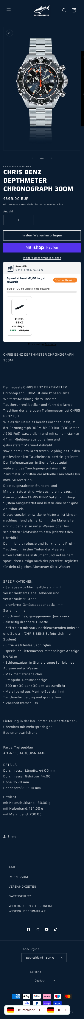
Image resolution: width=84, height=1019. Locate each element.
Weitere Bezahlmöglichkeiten (42, 258)
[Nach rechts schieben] (51, 158)
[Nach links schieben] (32, 158)
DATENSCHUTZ (20, 896)
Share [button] (12, 836)
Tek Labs (50, 344)
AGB (12, 867)
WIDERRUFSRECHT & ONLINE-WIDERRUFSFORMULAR (31, 908)
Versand (24, 204)
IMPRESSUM (18, 877)
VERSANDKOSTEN (22, 886)
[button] (8, 10)
